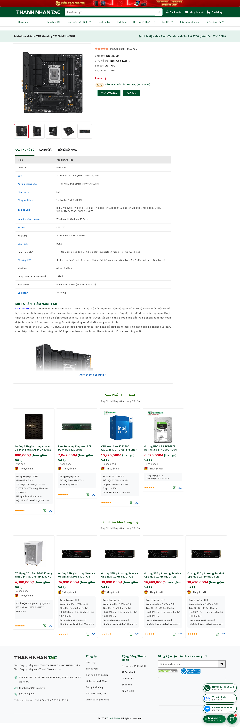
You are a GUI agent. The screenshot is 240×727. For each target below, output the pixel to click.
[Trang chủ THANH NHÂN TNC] (38, 12)
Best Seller (104, 22)
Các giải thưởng (94, 687)
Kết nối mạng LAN (27, 183)
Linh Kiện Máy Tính (155, 36)
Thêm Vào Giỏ (109, 93)
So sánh (131, 93)
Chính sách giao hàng (98, 699)
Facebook (129, 672)
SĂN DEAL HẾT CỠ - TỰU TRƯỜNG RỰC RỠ (127, 84)
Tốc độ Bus (24, 209)
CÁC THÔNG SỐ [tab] (24, 149)
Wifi (20, 175)
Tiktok (128, 684)
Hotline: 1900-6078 (135, 666)
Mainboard (175, 36)
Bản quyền (92, 668)
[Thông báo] (190, 671)
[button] (131, 93)
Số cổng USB (25, 260)
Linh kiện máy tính (78, 22)
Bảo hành (23, 292)
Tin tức (166, 22)
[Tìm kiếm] (222, 664)
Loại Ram (23, 243)
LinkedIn (129, 690)
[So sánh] (51, 510)
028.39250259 (27, 694)
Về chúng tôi (214, 22)
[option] (52, 82)
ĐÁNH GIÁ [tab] (45, 149)
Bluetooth (23, 192)
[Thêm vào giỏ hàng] (44, 510)
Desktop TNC (54, 22)
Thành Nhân (113, 718)
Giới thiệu (91, 662)
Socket (22, 227)
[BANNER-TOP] (120, 3)
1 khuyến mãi (26, 468)
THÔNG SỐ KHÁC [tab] (66, 149)
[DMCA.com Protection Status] (167, 671)
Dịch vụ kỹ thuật (142, 22)
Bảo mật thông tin (96, 693)
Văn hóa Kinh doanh (97, 674)
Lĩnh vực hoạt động (96, 681)
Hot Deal (122, 22)
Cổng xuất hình (26, 200)
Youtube (129, 678)
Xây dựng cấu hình (190, 22)
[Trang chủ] (139, 36)
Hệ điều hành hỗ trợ (29, 219)
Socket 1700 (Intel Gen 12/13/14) (204, 36)
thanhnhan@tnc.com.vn (32, 687)
